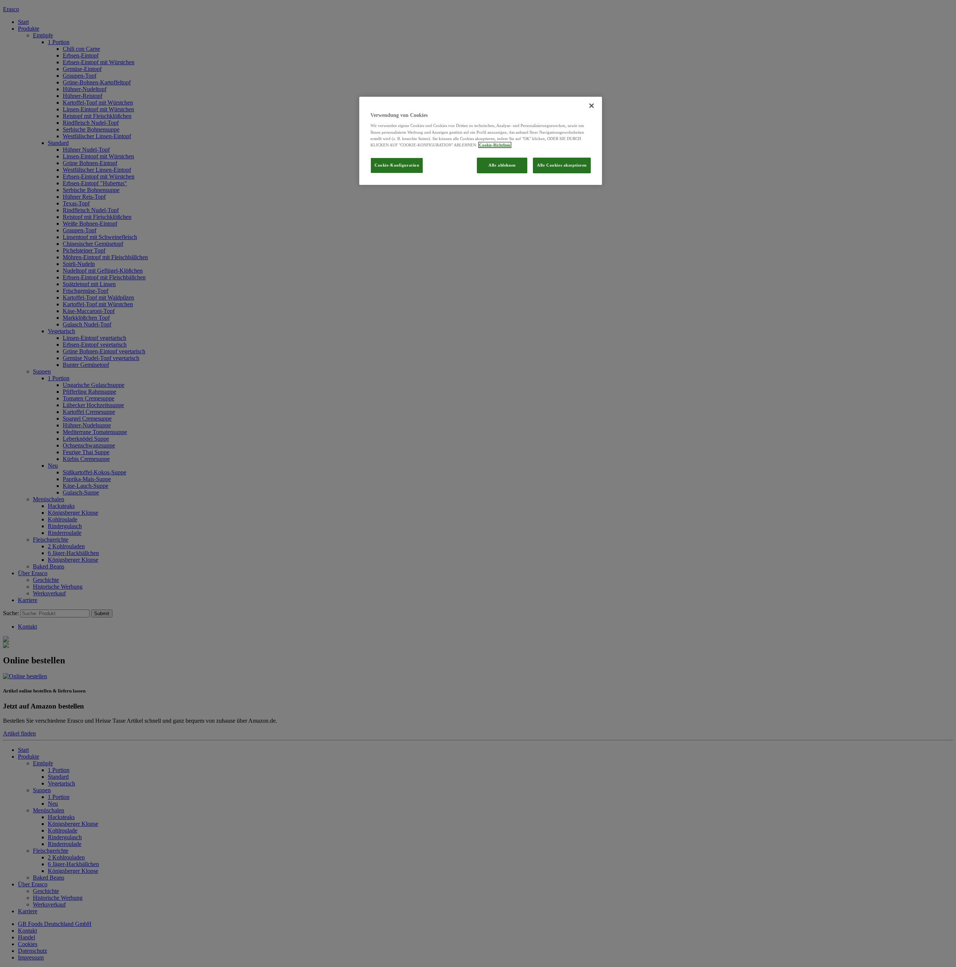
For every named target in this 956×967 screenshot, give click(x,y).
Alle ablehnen (501, 165)
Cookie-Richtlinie (494, 145)
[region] (480, 141)
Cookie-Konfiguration (397, 165)
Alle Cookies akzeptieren (562, 165)
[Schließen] (591, 105)
